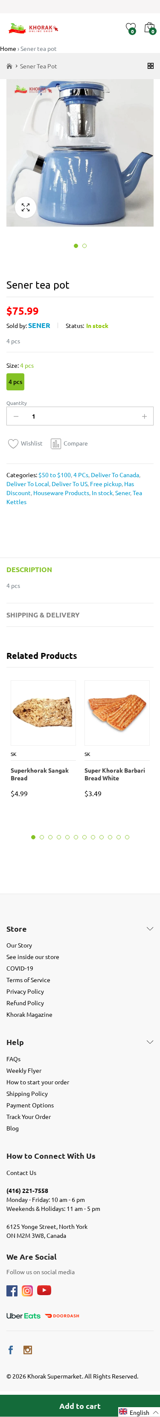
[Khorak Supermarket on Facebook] (10, 1350)
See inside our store (32, 956)
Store (16, 928)
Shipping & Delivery (43, 614)
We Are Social (31, 1256)
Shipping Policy (27, 1093)
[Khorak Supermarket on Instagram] (27, 1350)
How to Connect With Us (51, 1155)
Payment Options (30, 1105)
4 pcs (15, 382)
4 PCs (80, 474)
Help (15, 1042)
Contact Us (21, 1172)
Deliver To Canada (114, 474)
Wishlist (32, 443)
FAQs (13, 1059)
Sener (39, 325)
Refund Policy (25, 1003)
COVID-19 (19, 968)
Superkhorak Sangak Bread (40, 774)
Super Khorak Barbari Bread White (114, 774)
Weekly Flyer (23, 1070)
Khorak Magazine (29, 1014)
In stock (101, 492)
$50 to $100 (54, 474)
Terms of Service (28, 979)
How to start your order (37, 1082)
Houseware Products (60, 492)
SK (14, 753)
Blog (12, 1128)
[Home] (9, 66)
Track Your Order (28, 1116)
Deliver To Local (27, 483)
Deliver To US (68, 483)
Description (29, 569)
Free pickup (105, 483)
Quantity (16, 402)
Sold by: (16, 325)
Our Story (19, 945)
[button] (139, 1412)
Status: (75, 325)
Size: (20, 365)
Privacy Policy (25, 991)
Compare (76, 443)
